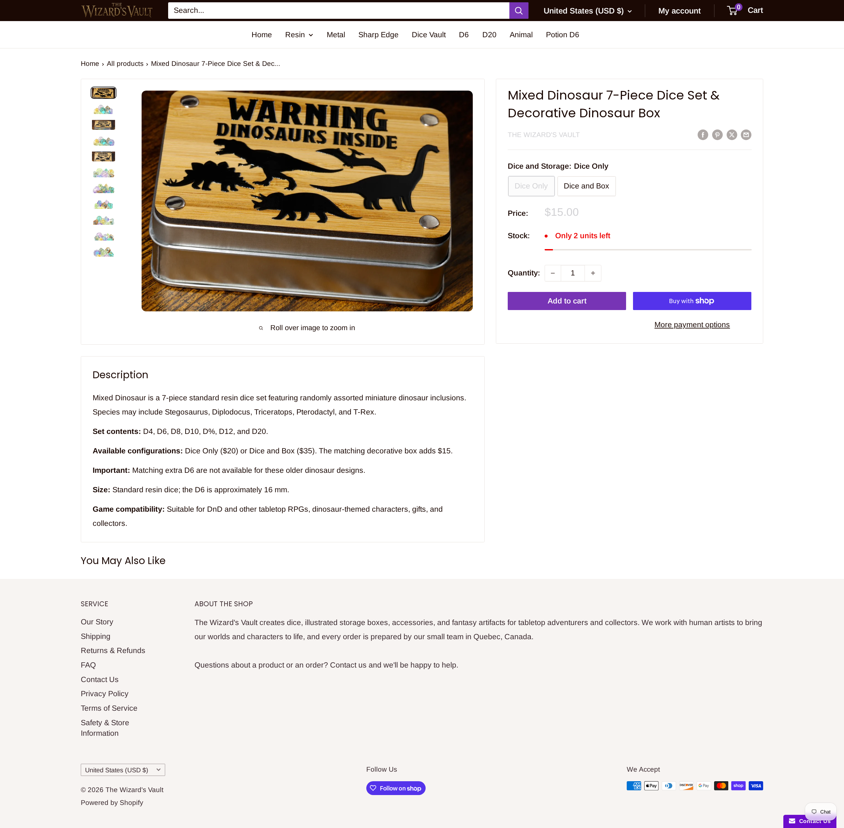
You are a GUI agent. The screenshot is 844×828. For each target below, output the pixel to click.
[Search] (518, 10)
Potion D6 (562, 34)
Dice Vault (429, 34)
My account (679, 11)
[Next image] (459, 213)
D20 (489, 34)
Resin (295, 34)
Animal (521, 34)
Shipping (95, 636)
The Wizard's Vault (544, 134)
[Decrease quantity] (553, 273)
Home (262, 34)
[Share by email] (746, 134)
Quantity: (524, 273)
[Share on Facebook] (703, 134)
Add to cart (567, 301)
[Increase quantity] (593, 273)
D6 (464, 34)
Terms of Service (109, 708)
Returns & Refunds (113, 650)
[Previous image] (155, 213)
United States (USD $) (116, 770)
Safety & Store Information (105, 727)
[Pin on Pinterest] (717, 134)
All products (125, 63)
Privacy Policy (105, 693)
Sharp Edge (378, 34)
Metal (336, 34)
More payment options (692, 324)
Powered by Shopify (112, 802)
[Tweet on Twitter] (732, 134)
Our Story (97, 621)
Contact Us (100, 679)
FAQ (88, 665)
